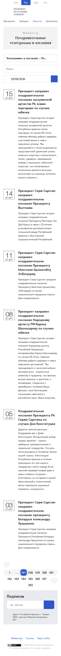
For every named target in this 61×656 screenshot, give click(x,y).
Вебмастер (16, 638)
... (7, 79)
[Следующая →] (54, 580)
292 (30, 585)
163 (16, 579)
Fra (45, 2)
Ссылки (30, 638)
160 (44, 572)
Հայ (16, 2)
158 (30, 572)
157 (23, 572)
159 (37, 572)
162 (9, 579)
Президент (9, 21)
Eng (36, 2)
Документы (52, 21)
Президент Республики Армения (20, 12)
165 (30, 579)
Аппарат (24, 21)
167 (44, 579)
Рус (26, 2)
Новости (37, 21)
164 (23, 579)
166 (37, 579)
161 (51, 572)
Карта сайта (43, 638)
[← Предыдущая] (6, 564)
